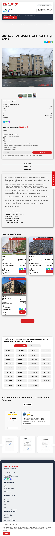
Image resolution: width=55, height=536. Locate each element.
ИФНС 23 (9, 372)
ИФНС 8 (46, 355)
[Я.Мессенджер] (45, 42)
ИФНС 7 (33, 355)
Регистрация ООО (8, 515)
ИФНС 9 (9, 359)
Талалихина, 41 (33, 257)
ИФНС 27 (9, 376)
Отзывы (43, 5)
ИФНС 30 (46, 376)
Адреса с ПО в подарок (9, 488)
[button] (23, 429)
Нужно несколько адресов (10, 147)
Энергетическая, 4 (7, 297)
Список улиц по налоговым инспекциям (12, 502)
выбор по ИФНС (20, 345)
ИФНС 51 (34, 385)
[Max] (8, 11)
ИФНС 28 (21, 376)
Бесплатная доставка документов (12, 139)
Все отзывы (27, 404)
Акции (10, 15)
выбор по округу (34, 345)
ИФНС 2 (21, 351)
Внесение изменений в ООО (10, 522)
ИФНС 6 (21, 355)
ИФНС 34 (34, 381)
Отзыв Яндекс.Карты (27, 423)
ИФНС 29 (34, 376)
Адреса (5, 15)
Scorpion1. (29, 412)
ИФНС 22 (46, 368)
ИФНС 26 (46, 372)
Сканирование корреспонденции (12, 138)
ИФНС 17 (34, 363)
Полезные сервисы (8, 498)
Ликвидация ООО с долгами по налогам (12, 518)
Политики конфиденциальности (10, 509)
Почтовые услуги (17, 15)
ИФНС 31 (9, 381)
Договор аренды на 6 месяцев (11, 134)
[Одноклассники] (49, 42)
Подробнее (22, 271)
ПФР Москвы (7, 501)
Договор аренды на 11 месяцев (12, 136)
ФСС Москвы (7, 499)
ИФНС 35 (46, 381)
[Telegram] (4, 11)
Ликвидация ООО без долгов (10, 520)
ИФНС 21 (34, 368)
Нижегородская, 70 (7, 257)
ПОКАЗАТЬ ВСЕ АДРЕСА (27, 320)
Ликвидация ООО (7, 514)
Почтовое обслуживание (10, 149)
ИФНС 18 (46, 363)
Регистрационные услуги (30, 15)
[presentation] (1, 444)
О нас (40, 5)
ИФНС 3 (33, 351)
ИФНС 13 (34, 359)
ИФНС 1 (9, 351)
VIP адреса (6, 486)
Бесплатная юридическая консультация (13, 141)
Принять (6, 533)
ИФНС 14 (46, 359)
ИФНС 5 (9, 355)
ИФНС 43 (21, 385)
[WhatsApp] (6, 11)
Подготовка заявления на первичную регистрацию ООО (17, 143)
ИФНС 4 (46, 351)
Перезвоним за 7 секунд (10, 17)
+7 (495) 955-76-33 (9, 472)
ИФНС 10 (21, 359)
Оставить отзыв (12, 428)
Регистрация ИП (7, 517)
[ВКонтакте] (47, 42)
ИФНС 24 (21, 372)
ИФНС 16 (21, 363)
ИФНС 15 (9, 363)
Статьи (5, 507)
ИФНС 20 (21, 368)
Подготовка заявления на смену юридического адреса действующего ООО (21, 145)
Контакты (48, 5)
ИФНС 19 (9, 368)
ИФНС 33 (21, 381)
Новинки (6, 489)
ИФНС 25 (34, 372)
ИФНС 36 (9, 385)
